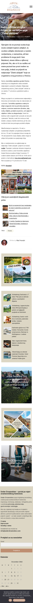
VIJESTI (27, 36)
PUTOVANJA (16, 373)
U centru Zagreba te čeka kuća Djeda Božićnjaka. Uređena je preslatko (19, 223)
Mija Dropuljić (11, 36)
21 (8, 579)
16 (14, 576)
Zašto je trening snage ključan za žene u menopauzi (16, 463)
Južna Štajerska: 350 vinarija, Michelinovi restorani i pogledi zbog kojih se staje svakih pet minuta (16, 382)
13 (5, 576)
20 (5, 579)
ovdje (3, 148)
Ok (10, 600)
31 (18, 583)
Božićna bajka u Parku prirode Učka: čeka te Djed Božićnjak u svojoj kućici (18, 215)
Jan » (7, 586)
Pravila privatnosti (19, 600)
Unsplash (9, 166)
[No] (31, 596)
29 (11, 583)
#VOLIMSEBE (16, 457)
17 (18, 576)
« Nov (2, 586)
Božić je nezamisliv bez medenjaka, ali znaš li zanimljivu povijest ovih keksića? (20, 208)
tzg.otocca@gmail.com (23, 158)
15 (11, 576)
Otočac (10, 230)
